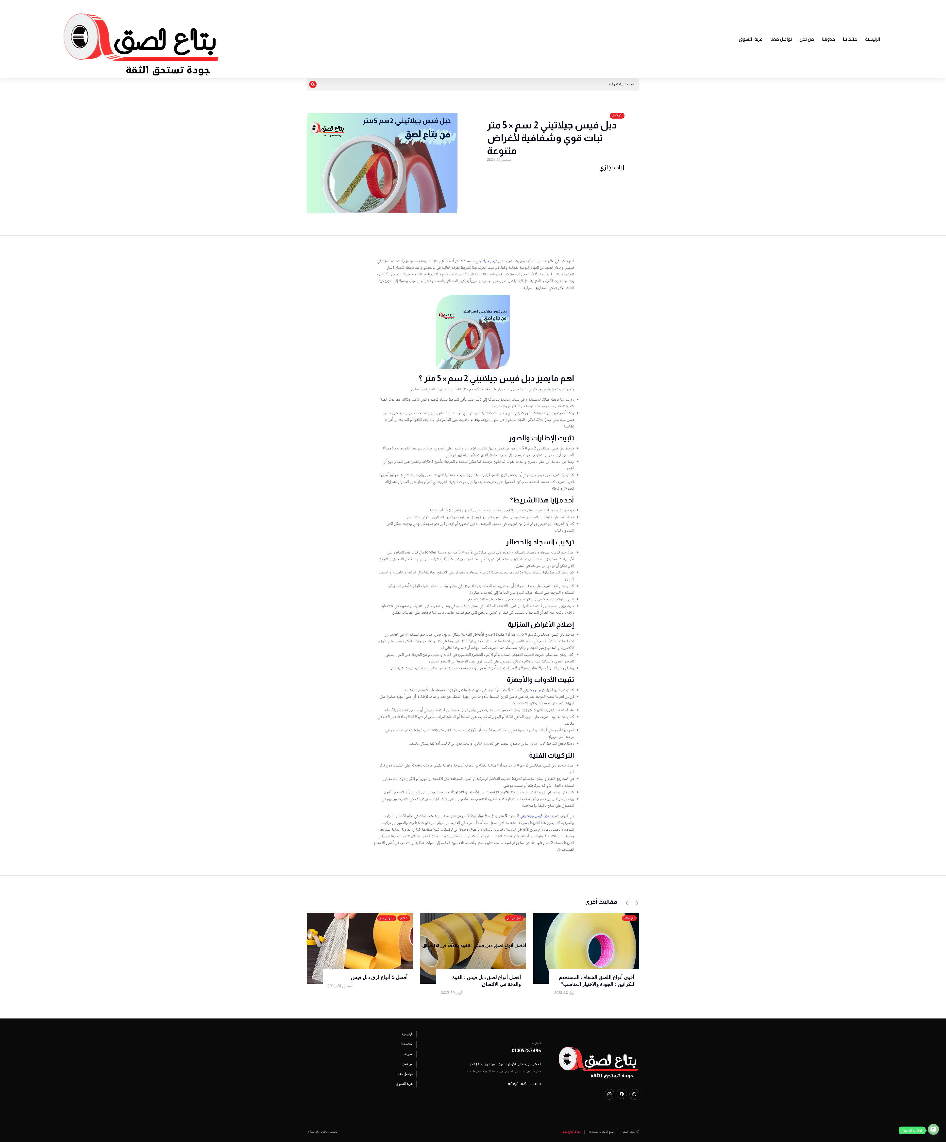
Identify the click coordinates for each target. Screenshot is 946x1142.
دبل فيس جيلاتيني (489, 261)
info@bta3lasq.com (524, 1084)
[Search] (313, 84)
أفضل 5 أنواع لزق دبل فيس (379, 977)
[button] (627, 903)
